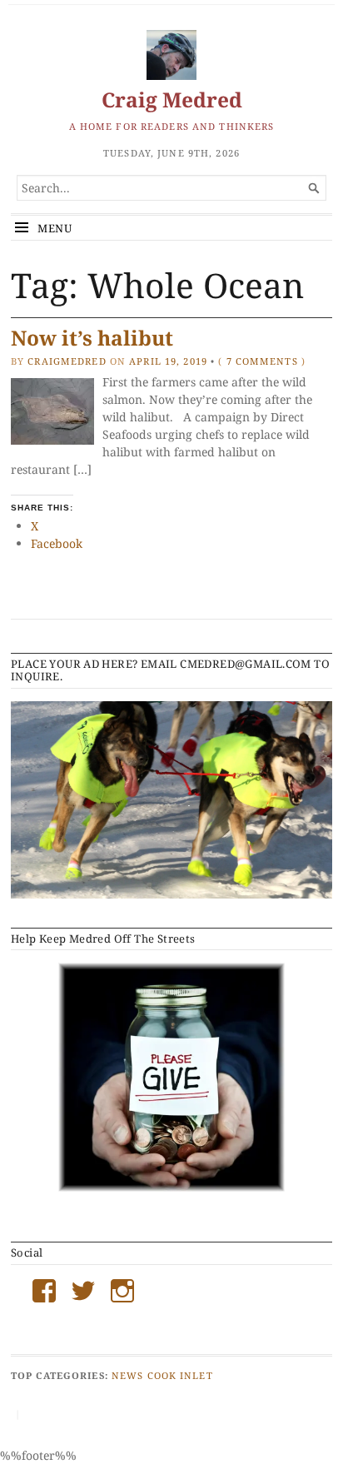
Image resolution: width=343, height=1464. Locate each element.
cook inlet (180, 1375)
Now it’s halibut (92, 337)
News (127, 1375)
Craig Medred (172, 99)
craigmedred (66, 361)
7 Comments (262, 361)
